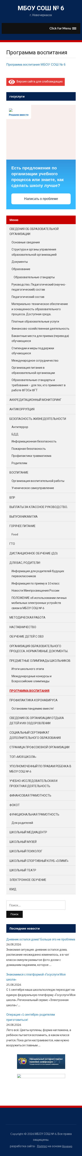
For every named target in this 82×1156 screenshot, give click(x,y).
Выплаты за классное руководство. (38, 507)
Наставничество (22, 627)
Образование (21, 269)
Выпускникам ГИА (23, 516)
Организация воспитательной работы (38, 481)
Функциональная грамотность (34, 814)
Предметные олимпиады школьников (39, 660)
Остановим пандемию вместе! (33, 708)
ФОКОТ (14, 805)
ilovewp (67, 1146)
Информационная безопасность (34, 441)
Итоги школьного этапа (28, 669)
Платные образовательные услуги (35, 321)
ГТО (12, 543)
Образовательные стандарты (34, 277)
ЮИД (12, 889)
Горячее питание (22, 526)
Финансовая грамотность (30, 795)
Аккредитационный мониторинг (35, 399)
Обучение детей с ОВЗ (26, 636)
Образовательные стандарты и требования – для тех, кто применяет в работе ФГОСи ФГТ (39, 385)
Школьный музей (23, 841)
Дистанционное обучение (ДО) (33, 553)
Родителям (19, 463)
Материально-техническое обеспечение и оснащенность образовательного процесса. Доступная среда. (40, 309)
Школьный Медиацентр (28, 832)
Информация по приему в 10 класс (36, 583)
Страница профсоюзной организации (39, 747)
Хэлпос (42, 1146)
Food (15, 534)
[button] (62, 28)
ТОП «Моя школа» (22, 756)
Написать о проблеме (41, 199)
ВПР (12, 497)
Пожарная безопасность (29, 448)
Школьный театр (22, 870)
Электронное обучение (27, 880)
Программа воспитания (29, 690)
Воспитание (18, 472)
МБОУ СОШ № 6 (41, 8)
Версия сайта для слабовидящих (39, 81)
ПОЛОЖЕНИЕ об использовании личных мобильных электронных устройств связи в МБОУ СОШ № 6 (39, 603)
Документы (20, 261)
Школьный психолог (25, 851)
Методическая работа (27, 617)
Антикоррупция (21, 409)
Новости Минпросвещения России (35, 590)
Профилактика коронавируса (33, 700)
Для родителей (22, 822)
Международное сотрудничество (35, 360)
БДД (15, 434)
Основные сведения (26, 242)
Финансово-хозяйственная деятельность (40, 328)
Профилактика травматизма (31, 455)
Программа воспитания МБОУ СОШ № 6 (35, 64)
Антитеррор (20, 427)
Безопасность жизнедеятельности (37, 418)
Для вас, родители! (25, 562)
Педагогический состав (28, 297)
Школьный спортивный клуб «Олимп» (39, 861)
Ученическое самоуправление (33, 488)
